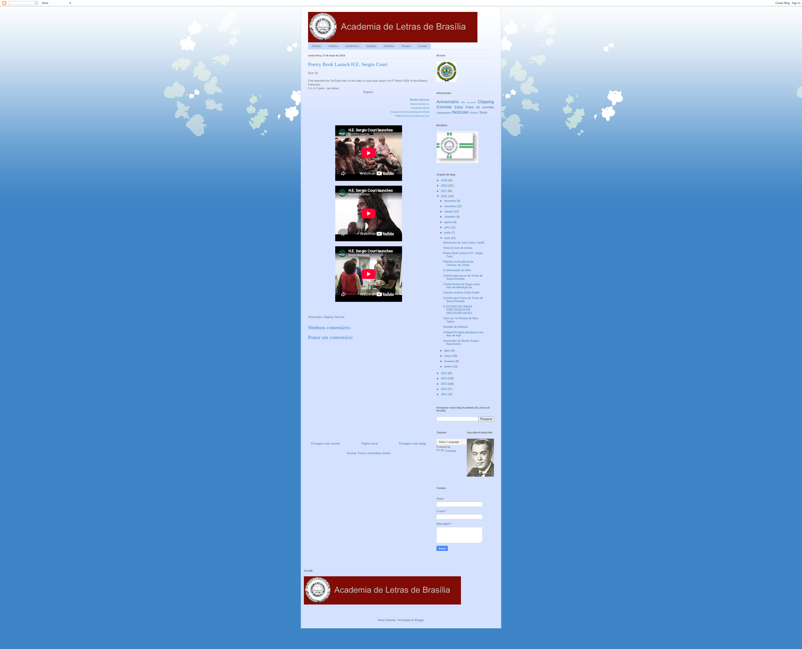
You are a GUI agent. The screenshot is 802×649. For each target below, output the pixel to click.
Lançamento (444, 112)
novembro (450, 206)
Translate (450, 450)
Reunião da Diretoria (455, 326)
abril (447, 350)
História (333, 46)
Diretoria (389, 46)
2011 (444, 394)
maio (447, 238)
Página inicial (370, 443)
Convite (444, 106)
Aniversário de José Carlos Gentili (463, 242)
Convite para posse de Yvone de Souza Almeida (462, 277)
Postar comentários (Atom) (374, 453)
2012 (444, 389)
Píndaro (405, 46)
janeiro (448, 366)
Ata (463, 102)
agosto (448, 222)
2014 (444, 378)
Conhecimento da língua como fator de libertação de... (461, 286)
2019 (444, 180)
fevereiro (450, 361)
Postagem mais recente (325, 443)
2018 (444, 185)
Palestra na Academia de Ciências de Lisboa (458, 263)
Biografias (471, 102)
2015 (444, 373)
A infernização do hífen (457, 270)
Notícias (316, 46)
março (448, 355)
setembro (450, 216)
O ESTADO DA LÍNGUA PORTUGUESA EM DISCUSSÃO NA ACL (458, 310)
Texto (483, 112)
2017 (444, 191)
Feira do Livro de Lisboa (457, 247)
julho (447, 227)
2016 (444, 196)
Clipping (328, 317)
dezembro (450, 200)
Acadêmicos (352, 46)
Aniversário (448, 101)
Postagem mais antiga (412, 443)
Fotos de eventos (480, 107)
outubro (449, 211)
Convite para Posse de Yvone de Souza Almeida (463, 299)
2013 (444, 383)
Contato (422, 46)
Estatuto (371, 46)
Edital (458, 107)
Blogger (419, 620)
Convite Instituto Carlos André (461, 292)
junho (448, 232)
